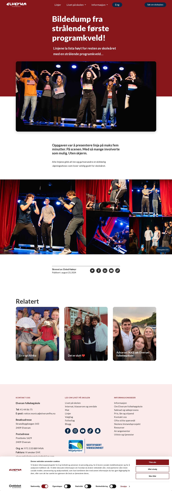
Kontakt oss (120, 417)
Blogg (68, 424)
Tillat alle (152, 462)
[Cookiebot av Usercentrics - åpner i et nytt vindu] (15, 486)
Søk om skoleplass (155, 4)
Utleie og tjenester (124, 434)
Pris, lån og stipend (124, 413)
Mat (67, 409)
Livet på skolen (73, 402)
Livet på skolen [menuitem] (75, 4)
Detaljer (124, 486)
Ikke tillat (152, 476)
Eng (117, 4)
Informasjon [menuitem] (98, 4)
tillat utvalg (152, 469)
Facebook (98, 270)
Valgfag (69, 417)
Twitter (92, 270)
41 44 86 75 (26, 409)
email (111, 270)
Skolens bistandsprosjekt (127, 424)
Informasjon (120, 402)
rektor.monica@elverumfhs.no (39, 413)
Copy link (117, 270)
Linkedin (105, 270)
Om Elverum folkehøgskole (128, 406)
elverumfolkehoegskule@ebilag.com (35, 456)
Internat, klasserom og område (81, 406)
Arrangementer (122, 431)
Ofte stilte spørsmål (124, 420)
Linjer (68, 413)
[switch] (67, 486)
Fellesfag (70, 420)
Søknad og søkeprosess (126, 409)
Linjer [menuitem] (58, 4)
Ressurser (119, 427)
